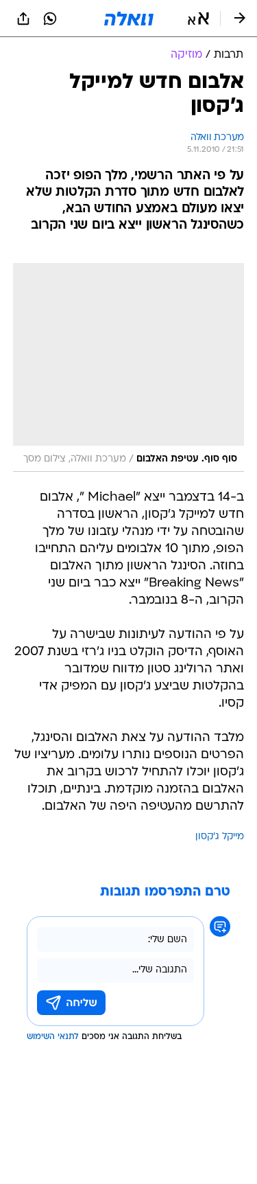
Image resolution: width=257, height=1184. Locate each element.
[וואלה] (129, 18)
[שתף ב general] (23, 18)
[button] (198, 18)
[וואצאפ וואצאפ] (50, 18)
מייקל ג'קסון (219, 836)
